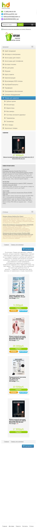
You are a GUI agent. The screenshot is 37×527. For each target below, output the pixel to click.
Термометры (10, 118)
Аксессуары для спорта (12, 58)
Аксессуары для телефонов (13, 61)
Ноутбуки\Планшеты (11, 84)
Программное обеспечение (13, 91)
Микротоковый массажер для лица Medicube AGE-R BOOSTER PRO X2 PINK (17, 338)
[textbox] (9, 24)
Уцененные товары (10, 128)
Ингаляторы (10, 104)
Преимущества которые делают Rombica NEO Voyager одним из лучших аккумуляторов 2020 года (18, 233)
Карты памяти (9, 74)
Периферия (8, 88)
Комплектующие (9, 78)
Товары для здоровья (11, 98)
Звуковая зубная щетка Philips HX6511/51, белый (17, 296)
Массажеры (10, 111)
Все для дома (9, 68)
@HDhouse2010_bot (10, 14)
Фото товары (8, 125)
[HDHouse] (5, 3)
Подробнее (18, 308)
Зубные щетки (11, 101)
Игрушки (7, 71)
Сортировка (28, 249)
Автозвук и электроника (12, 54)
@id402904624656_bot (11, 19)
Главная (6, 244)
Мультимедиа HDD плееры (13, 81)
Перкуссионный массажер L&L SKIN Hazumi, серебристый (17, 378)
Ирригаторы (10, 108)
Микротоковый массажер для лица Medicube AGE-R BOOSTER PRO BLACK (18, 157)
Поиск (20, 24)
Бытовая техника (10, 64)
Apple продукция (10, 51)
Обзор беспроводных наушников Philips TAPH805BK (18, 224)
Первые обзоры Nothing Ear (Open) (13, 216)
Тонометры (10, 121)
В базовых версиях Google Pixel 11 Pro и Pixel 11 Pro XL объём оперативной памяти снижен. (18, 171)
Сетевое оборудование (12, 94)
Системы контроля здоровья (15, 115)
